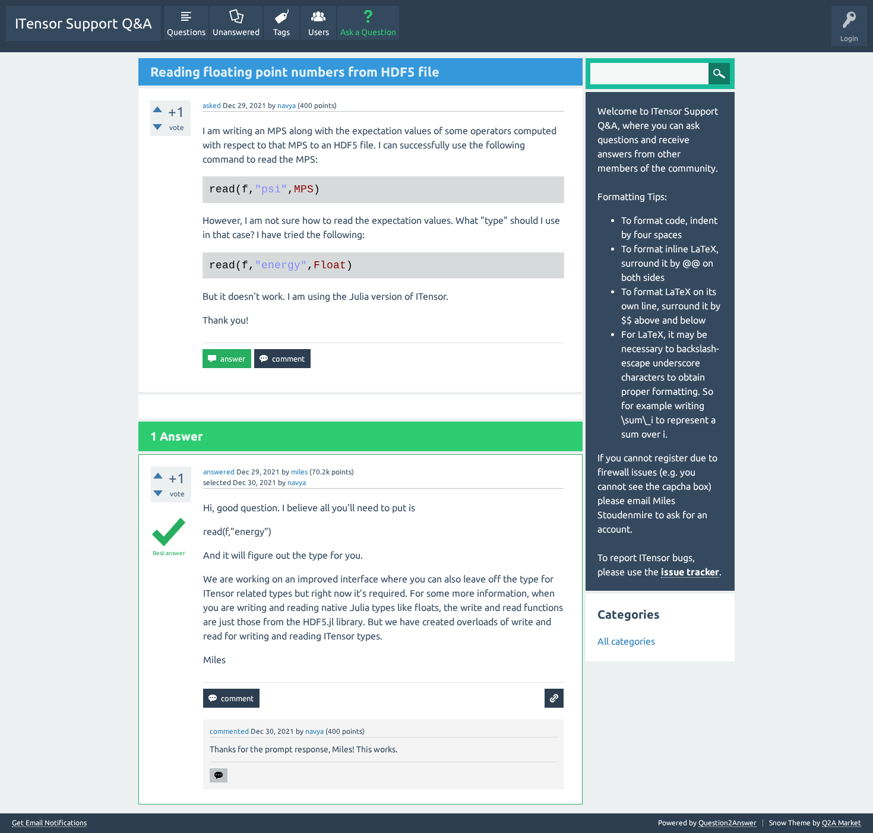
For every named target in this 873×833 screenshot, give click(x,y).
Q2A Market (841, 822)
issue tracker (690, 571)
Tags (281, 32)
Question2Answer (727, 822)
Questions (186, 32)
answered (219, 472)
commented (229, 731)
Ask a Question (368, 32)
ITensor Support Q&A (83, 23)
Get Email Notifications (49, 822)
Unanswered (236, 32)
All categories (626, 641)
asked (212, 105)
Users (318, 32)
